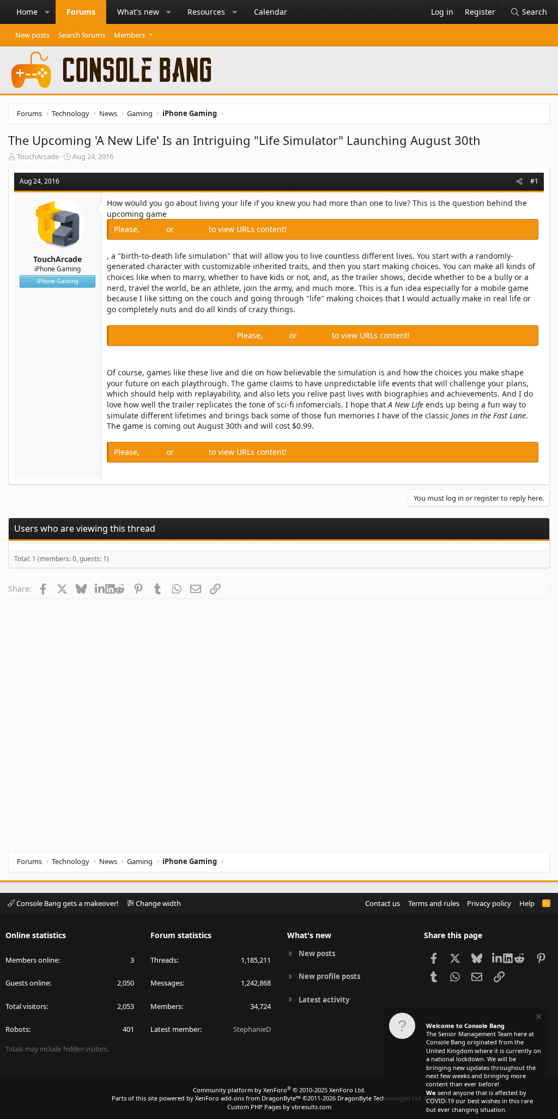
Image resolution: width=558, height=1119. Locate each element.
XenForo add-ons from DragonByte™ (248, 1098)
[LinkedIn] (100, 588)
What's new (138, 12)
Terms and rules (433, 903)
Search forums (81, 35)
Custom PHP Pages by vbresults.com (279, 1107)
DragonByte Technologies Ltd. (380, 1098)
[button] (47, 12)
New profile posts (329, 976)
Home (27, 12)
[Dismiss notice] (537, 1018)
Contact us (382, 903)
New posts (32, 35)
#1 (534, 181)
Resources (206, 12)
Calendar (270, 12)
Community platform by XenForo (279, 1090)
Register (192, 229)
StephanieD (252, 1029)
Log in (154, 229)
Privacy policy (489, 903)
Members (129, 35)
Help (527, 903)
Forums (80, 12)
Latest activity (324, 1000)
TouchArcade (38, 156)
